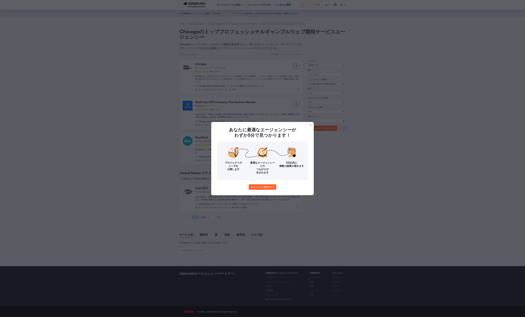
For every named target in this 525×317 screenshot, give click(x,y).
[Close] (310, 125)
